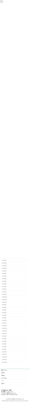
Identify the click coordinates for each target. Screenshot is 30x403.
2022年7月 (4, 338)
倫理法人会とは (4, 370)
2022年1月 (4, 354)
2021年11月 (4, 359)
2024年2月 (4, 289)
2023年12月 (4, 294)
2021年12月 (4, 357)
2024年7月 (4, 276)
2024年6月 (4, 278)
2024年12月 (4, 263)
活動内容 (3, 375)
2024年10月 (4, 268)
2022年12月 (4, 325)
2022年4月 (4, 346)
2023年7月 (4, 307)
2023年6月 (4, 310)
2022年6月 (4, 341)
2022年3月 (4, 349)
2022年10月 (4, 330)
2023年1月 (4, 323)
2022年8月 (4, 336)
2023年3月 (4, 317)
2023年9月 (4, 302)
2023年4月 (4, 315)
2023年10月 (4, 299)
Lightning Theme (15, 400)
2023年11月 (4, 296)
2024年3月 (4, 286)
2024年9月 (4, 270)
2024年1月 (4, 291)
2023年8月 (4, 304)
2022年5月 (4, 343)
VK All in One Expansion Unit (23, 400)
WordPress (8, 400)
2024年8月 (4, 273)
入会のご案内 (3, 378)
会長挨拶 (3, 372)
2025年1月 (4, 260)
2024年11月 (4, 265)
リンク (2, 380)
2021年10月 (4, 362)
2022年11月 (4, 328)
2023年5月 (4, 312)
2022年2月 (4, 351)
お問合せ (3, 383)
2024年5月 (4, 281)
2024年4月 (4, 283)
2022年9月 (4, 333)
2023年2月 (4, 320)
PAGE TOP (28, 389)
